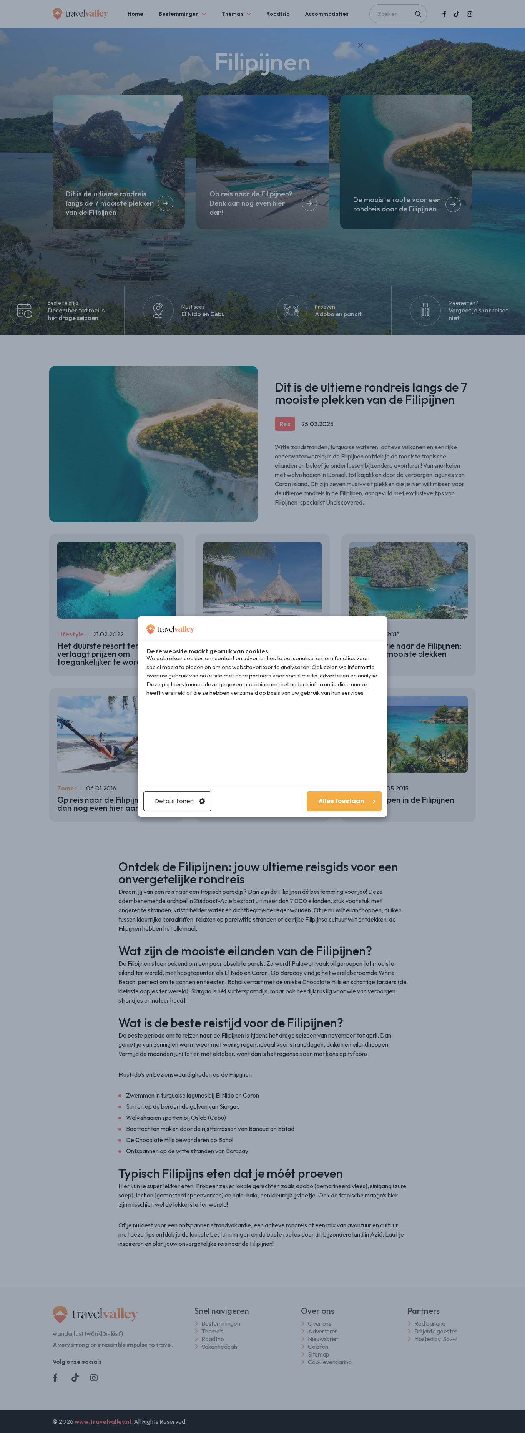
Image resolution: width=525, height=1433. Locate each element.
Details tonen (174, 801)
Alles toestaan (341, 801)
